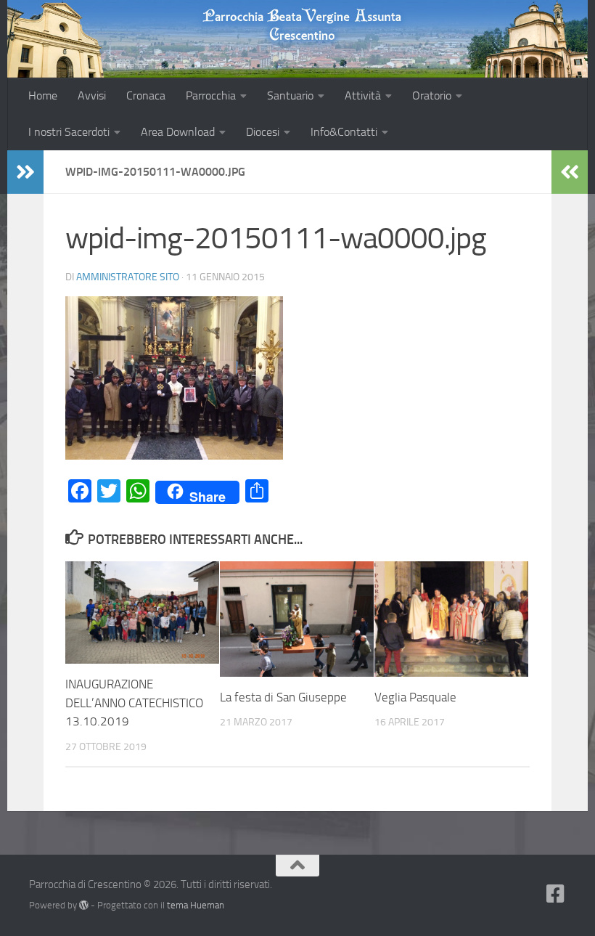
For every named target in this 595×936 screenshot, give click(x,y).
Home (42, 95)
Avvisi (92, 95)
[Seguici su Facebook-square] (556, 894)
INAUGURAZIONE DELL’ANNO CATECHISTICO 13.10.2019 (134, 702)
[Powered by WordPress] (84, 905)
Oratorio (431, 95)
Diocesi (262, 132)
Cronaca (145, 95)
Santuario (290, 95)
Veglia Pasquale (415, 697)
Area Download (178, 132)
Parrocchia (211, 95)
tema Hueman (195, 905)
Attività (363, 95)
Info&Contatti (344, 132)
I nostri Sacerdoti (69, 132)
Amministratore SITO (127, 277)
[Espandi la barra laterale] (25, 172)
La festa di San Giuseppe (283, 697)
